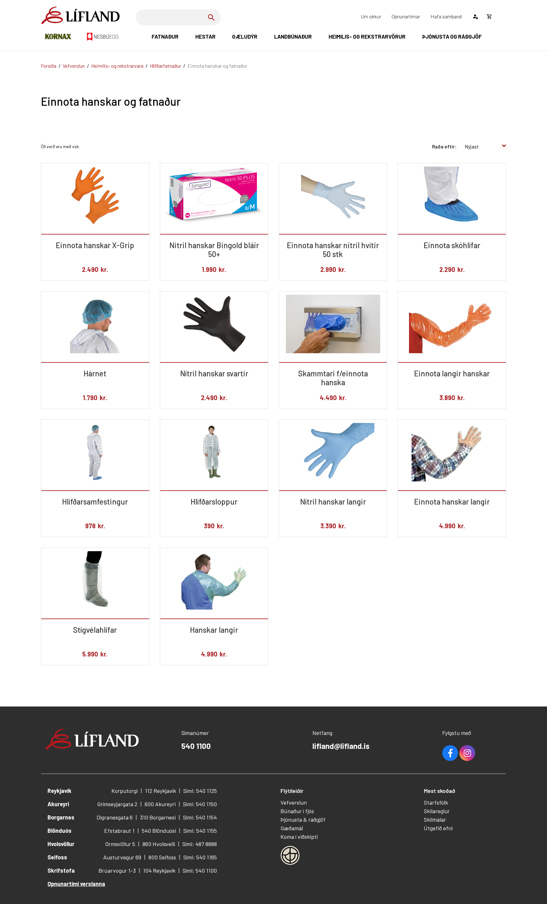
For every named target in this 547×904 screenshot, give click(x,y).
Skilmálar (435, 819)
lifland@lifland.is (340, 745)
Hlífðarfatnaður (165, 66)
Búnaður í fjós (297, 810)
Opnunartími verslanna (76, 883)
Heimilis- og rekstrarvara (117, 66)
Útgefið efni (438, 828)
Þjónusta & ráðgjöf (302, 819)
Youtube (467, 753)
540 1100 (196, 745)
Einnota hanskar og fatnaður (217, 66)
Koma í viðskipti (299, 836)
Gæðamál (291, 828)
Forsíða (48, 66)
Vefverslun (74, 66)
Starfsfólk (436, 802)
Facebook (450, 753)
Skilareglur (437, 810)
